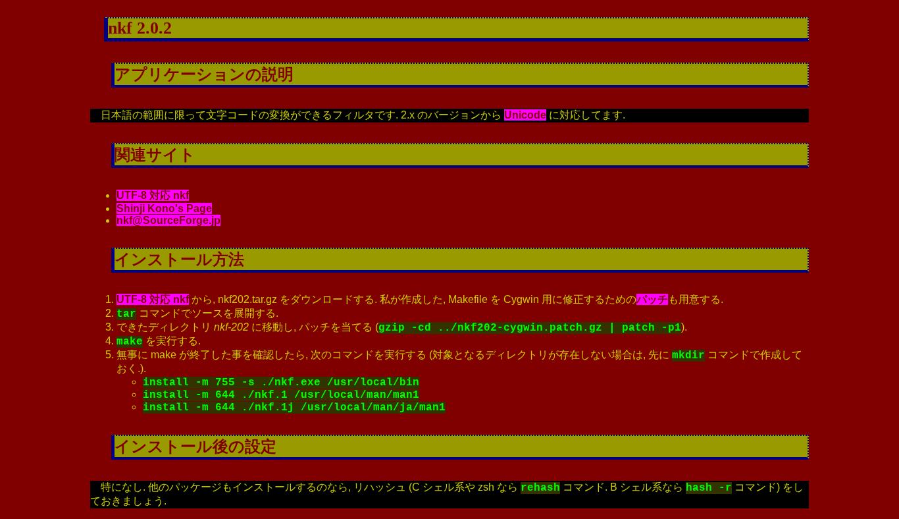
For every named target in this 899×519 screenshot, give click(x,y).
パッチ (652, 299)
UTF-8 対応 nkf (152, 195)
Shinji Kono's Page (164, 208)
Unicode (525, 115)
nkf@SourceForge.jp (168, 220)
